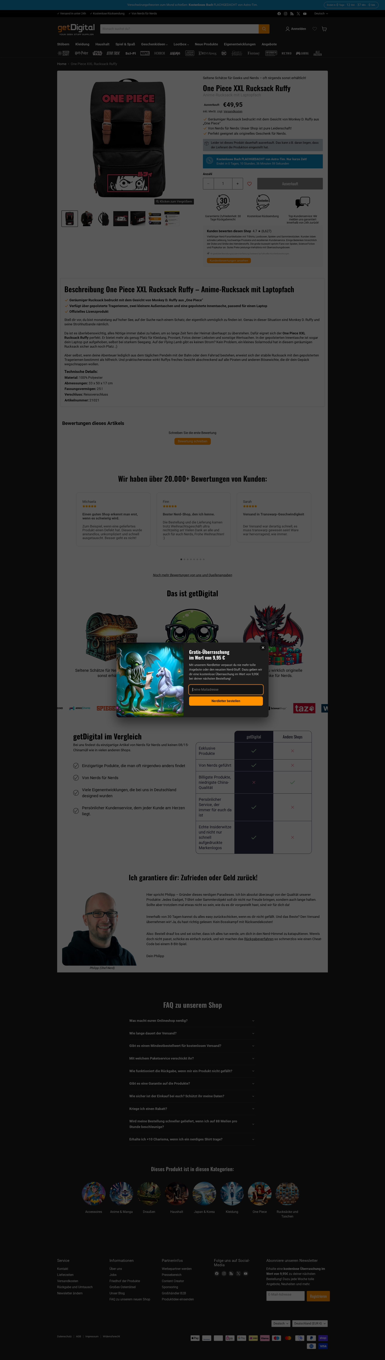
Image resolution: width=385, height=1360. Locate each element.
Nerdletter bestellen (226, 701)
